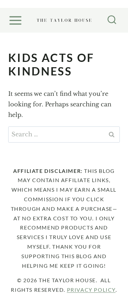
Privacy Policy (91, 289)
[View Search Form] (112, 20)
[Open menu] (16, 20)
